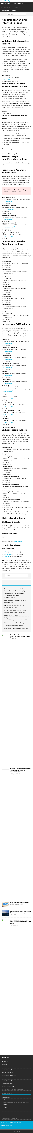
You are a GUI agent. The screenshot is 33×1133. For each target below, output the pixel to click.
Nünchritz (7, 557)
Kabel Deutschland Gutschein (9, 1118)
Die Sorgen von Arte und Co (12, 615)
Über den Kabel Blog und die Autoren (11, 1128)
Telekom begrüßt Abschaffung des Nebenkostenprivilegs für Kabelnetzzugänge (14, 595)
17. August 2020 (14, 773)
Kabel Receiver (5, 7)
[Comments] (26, 582)
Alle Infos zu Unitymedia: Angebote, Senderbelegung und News (15, 1103)
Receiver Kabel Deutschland (9, 1075)
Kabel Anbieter (5, 3)
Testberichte (5, 10)
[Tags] (16, 582)
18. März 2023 (14, 640)
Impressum (4, 1122)
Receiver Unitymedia (7, 1081)
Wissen (14, 10)
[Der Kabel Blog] (5, 1)
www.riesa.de (18, 541)
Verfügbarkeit (18, 3)
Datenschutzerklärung (16, 1122)
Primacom (4, 1107)
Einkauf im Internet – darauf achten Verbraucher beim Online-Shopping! (20, 636)
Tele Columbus (6, 1110)
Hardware (4, 1064)
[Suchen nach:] (16, 14)
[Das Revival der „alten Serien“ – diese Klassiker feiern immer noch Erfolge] (5, 984)
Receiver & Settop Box (7, 1070)
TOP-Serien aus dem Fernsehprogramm (15, 623)
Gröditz (6, 552)
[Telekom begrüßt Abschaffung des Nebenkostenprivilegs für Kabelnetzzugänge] (5, 833)
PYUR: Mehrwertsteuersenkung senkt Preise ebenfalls (19, 903)
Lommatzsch (7, 554)
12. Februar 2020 (14, 925)
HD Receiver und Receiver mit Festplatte (12, 1089)
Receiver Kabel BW (6, 1078)
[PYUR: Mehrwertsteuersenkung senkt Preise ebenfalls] (5, 904)
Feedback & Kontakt (6, 1125)
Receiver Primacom (7, 1083)
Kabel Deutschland (7, 1097)
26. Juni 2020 (13, 906)
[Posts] (7, 582)
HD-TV (3, 1067)
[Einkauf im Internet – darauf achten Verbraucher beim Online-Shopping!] (5, 699)
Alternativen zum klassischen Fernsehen (16, 628)
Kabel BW (4, 1100)
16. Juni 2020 (13, 914)
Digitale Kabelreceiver (7, 1072)
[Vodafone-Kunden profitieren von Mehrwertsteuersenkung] (5, 913)
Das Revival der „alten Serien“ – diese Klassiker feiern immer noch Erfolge (20, 921)
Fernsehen (17, 7)
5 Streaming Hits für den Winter (13, 625)
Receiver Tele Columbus (8, 1086)
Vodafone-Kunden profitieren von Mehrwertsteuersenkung (20, 912)
